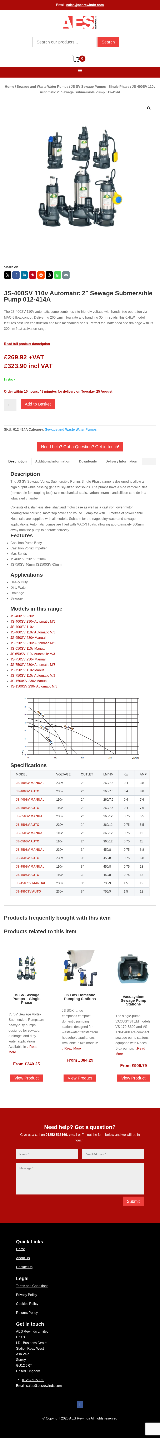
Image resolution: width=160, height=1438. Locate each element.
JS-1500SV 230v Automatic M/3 (33, 686)
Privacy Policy (26, 1295)
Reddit (41, 275)
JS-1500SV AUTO (28, 891)
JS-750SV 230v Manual (28, 659)
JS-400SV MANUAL (30, 783)
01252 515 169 (33, 1380)
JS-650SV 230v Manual (28, 637)
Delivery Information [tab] (121, 461)
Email (66, 275)
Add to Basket (38, 404)
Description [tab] (17, 461)
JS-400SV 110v (22, 627)
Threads (49, 275)
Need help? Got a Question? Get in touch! (80, 446)
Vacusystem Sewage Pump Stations (133, 1000)
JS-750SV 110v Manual (27, 670)
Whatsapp (57, 275)
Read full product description (27, 344)
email (73, 1134)
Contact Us (24, 1267)
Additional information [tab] (52, 461)
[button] (149, 108)
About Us (23, 1258)
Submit (133, 1201)
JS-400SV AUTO (27, 791)
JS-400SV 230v (22, 616)
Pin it (32, 275)
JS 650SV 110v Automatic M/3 (32, 654)
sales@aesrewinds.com (85, 5)
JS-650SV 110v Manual (27, 648)
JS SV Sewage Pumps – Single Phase (26, 999)
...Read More (71, 1048)
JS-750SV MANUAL (30, 849)
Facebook (16, 275)
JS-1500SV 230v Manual (29, 681)
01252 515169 (56, 1134)
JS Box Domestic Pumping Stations (80, 997)
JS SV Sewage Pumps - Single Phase (100, 86)
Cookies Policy (27, 1304)
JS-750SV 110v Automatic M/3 (32, 675)
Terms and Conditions (32, 1286)
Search (108, 42)
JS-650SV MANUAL (30, 816)
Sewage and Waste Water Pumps (42, 86)
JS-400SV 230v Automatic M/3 (32, 621)
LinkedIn (24, 275)
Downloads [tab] (88, 461)
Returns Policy (27, 1312)
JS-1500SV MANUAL (31, 883)
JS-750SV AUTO (27, 858)
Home (9, 86)
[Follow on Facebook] (80, 1404)
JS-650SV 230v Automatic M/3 (32, 643)
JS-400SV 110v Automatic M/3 (32, 632)
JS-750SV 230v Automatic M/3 (32, 664)
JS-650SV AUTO (27, 824)
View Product (26, 1078)
